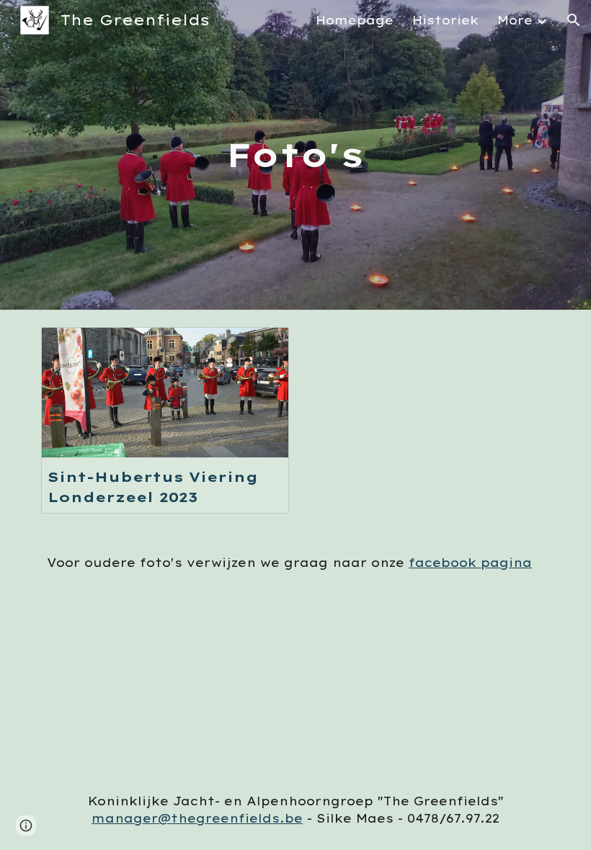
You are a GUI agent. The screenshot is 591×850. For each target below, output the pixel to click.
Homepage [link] (355, 20)
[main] (295, 155)
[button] (573, 20)
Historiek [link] (445, 20)
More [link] (515, 20)
